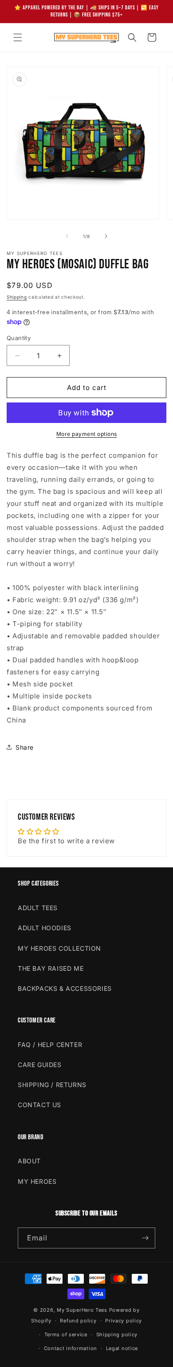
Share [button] (25, 747)
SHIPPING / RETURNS (52, 1084)
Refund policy (78, 1321)
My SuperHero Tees (82, 1310)
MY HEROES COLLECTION (59, 948)
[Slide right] (106, 236)
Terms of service (65, 1334)
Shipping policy (117, 1334)
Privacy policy (123, 1321)
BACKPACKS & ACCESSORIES (65, 988)
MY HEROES (37, 1181)
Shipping (17, 297)
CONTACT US (39, 1104)
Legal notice (122, 1348)
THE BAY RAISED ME (50, 968)
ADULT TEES (38, 907)
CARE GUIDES (40, 1064)
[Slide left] (67, 236)
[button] (18, 37)
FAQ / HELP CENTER (50, 1044)
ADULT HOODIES (44, 928)
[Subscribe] (145, 1237)
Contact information (70, 1348)
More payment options (86, 434)
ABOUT (29, 1161)
